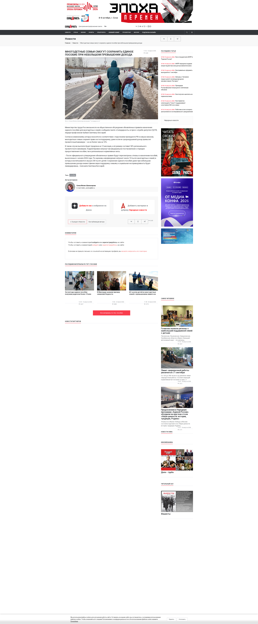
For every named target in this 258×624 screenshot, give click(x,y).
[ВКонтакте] (164, 39)
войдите (95, 242)
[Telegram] (177, 39)
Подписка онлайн (149, 32)
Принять (171, 619)
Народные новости (138, 210)
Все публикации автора (96, 222)
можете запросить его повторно (134, 251)
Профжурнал (126, 32)
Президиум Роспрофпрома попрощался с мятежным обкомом (174, 88)
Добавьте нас (85, 205)
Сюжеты (91, 32)
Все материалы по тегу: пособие (111, 313)
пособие (72, 175)
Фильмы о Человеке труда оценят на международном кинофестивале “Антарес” (175, 79)
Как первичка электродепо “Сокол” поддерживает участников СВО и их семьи (173, 103)
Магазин (136, 32)
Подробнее (74, 621)
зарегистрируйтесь (109, 242)
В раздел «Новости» (78, 222)
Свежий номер (114, 32)
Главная (67, 43)
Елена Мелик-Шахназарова (86, 185)
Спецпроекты (101, 32)
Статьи (75, 32)
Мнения (83, 32)
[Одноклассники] (170, 39)
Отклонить (182, 619)
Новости (67, 32)
